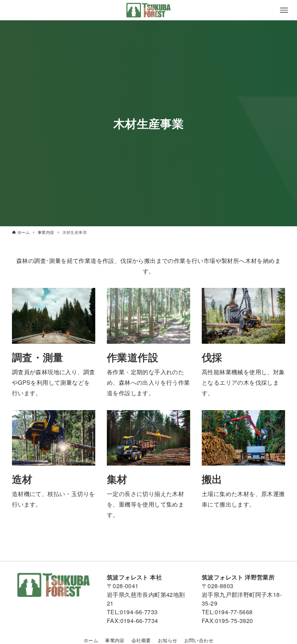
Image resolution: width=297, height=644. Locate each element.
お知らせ (167, 640)
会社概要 (141, 640)
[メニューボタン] (284, 10)
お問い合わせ (198, 640)
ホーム (91, 640)
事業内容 (115, 640)
